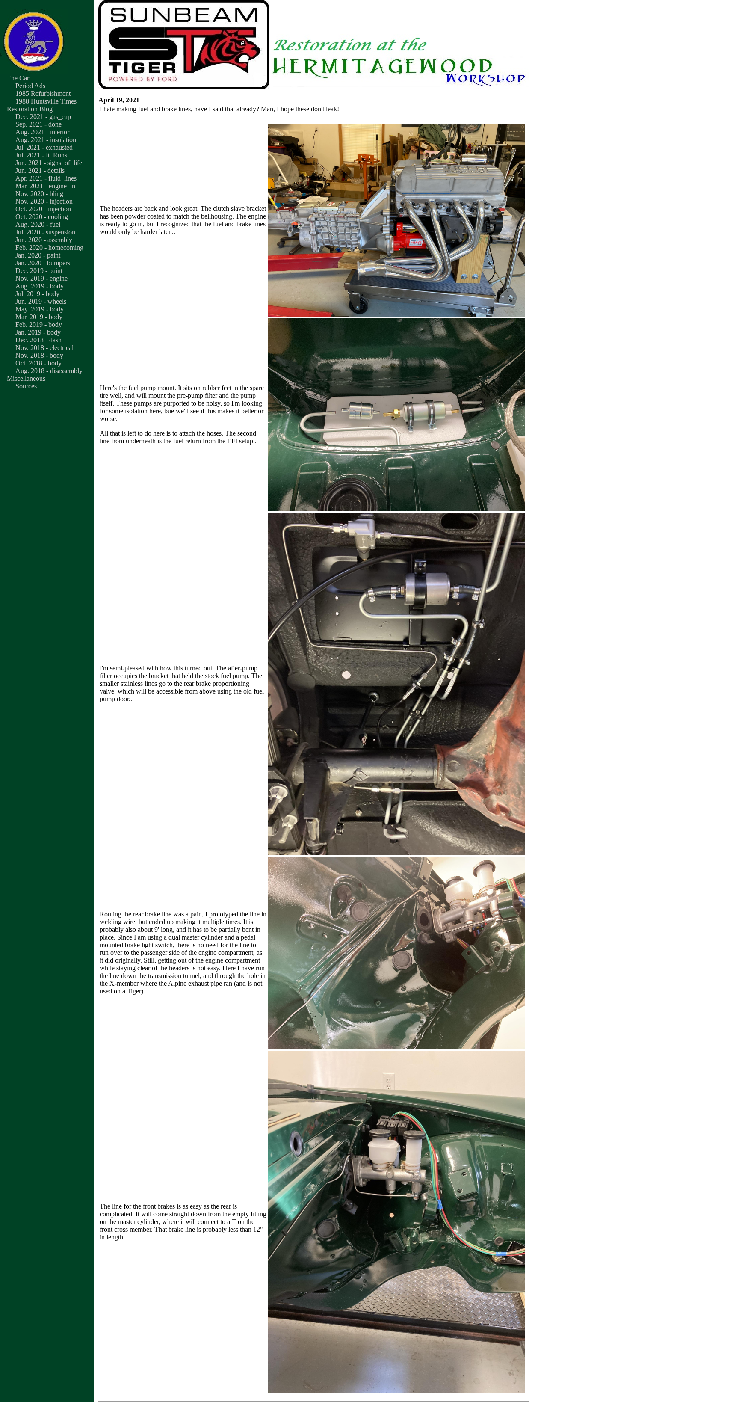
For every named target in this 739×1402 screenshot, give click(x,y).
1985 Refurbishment (43, 93)
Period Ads (30, 85)
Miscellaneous (26, 378)
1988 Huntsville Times (46, 101)
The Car (18, 78)
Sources (26, 386)
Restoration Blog (30, 109)
